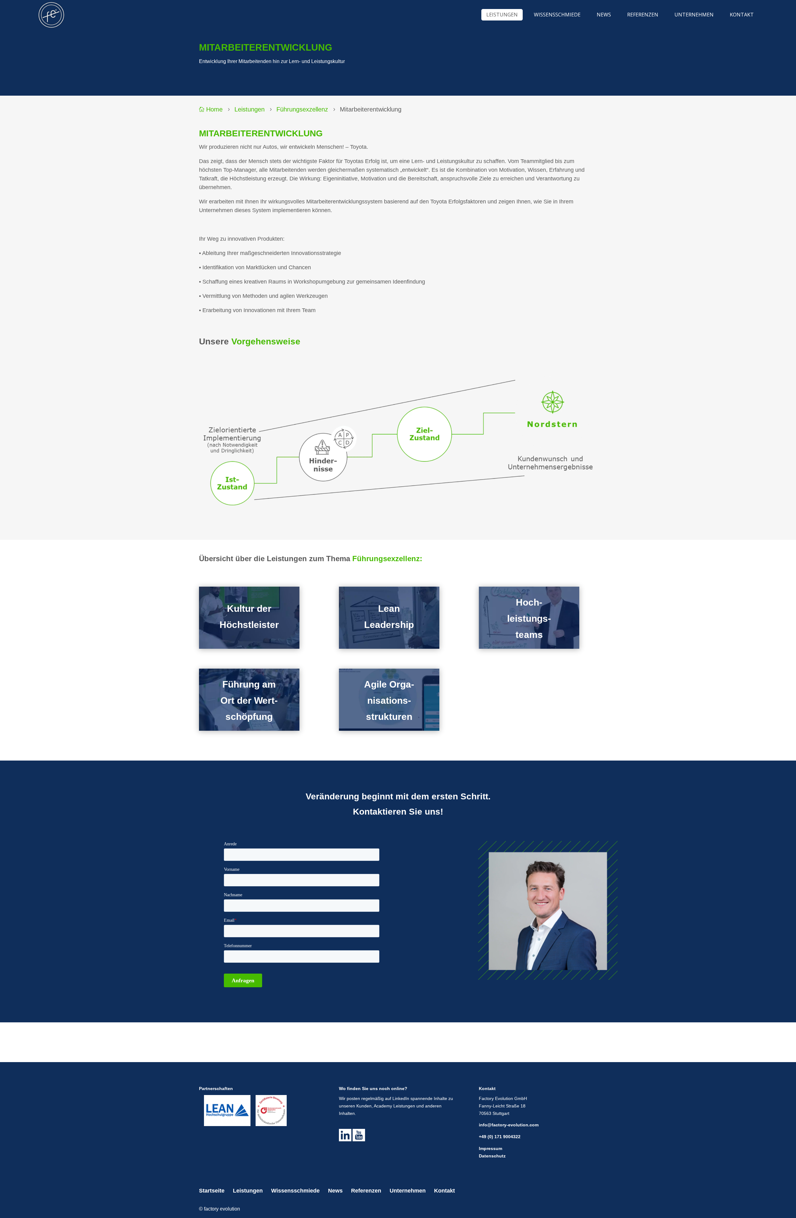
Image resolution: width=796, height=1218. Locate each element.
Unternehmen (408, 1191)
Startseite (211, 1191)
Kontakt (444, 1191)
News (335, 1191)
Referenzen (366, 1191)
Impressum (490, 1148)
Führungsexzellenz (302, 109)
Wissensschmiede (295, 1191)
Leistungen (249, 109)
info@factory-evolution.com (509, 1124)
